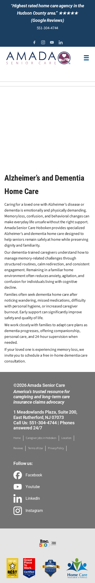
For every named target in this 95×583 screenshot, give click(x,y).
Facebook (34, 475)
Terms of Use (35, 448)
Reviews (18, 448)
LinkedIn (33, 498)
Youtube (33, 487)
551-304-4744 (47, 28)
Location (66, 438)
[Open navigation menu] (86, 57)
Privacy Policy (56, 448)
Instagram (34, 511)
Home (17, 438)
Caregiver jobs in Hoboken (41, 438)
